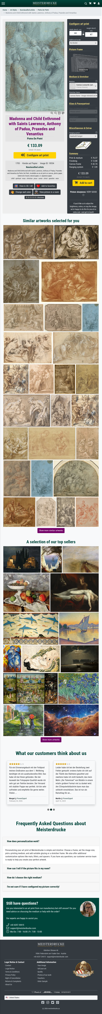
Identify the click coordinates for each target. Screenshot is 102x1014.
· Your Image (41, 965)
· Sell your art (41, 969)
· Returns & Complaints (13, 981)
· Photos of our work (44, 975)
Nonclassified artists (27, 10)
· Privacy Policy (10, 975)
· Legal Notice (10, 969)
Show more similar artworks (51, 530)
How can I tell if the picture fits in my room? (28, 868)
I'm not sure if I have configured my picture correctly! (33, 886)
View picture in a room (48, 192)
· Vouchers (40, 978)
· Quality (40, 972)
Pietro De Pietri (43, 10)
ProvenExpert (22, 798)
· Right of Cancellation (12, 978)
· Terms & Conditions (12, 972)
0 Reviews (40, 197)
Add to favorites (47, 186)
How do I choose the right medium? (24, 877)
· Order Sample (42, 981)
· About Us (8, 984)
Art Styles (13, 10)
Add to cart (85, 182)
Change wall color (22, 192)
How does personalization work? (23, 841)
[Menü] (3, 3)
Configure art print (37, 155)
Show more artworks (51, 739)
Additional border (75, 40)
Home (5, 10)
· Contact (8, 965)
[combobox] (83, 43)
